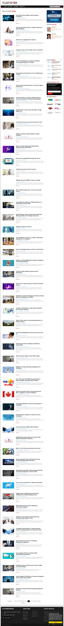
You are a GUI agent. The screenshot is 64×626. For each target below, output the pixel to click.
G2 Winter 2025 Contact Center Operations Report (56, 62)
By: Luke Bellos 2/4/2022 (20, 170)
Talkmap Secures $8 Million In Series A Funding (28, 180)
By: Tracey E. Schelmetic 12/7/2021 (22, 579)
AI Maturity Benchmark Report (57, 69)
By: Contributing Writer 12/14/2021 (22, 519)
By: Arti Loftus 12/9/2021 (20, 531)
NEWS (6, 6)
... (13, 601)
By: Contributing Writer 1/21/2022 (22, 298)
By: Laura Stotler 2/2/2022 (21, 217)
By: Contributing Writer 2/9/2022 (22, 123)
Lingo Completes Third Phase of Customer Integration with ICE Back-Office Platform (30, 577)
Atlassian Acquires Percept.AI (23, 226)
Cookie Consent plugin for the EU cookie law (55, 624)
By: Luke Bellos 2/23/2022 (21, 41)
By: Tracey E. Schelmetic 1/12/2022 (22, 346)
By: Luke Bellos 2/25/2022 (21, 18)
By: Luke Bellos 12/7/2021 (21, 568)
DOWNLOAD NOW (54, 63)
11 (15, 601)
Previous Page (9, 601)
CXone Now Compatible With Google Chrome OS (28, 158)
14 (23, 601)
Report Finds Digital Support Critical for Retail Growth (29, 249)
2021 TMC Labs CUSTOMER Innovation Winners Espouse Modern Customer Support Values (28, 379)
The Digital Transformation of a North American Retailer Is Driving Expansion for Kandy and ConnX (28, 529)
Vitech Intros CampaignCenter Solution (26, 39)
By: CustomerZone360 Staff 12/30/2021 (23, 382)
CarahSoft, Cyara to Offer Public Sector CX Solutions (29, 50)
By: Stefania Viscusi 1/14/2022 (21, 335)
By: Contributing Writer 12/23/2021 (22, 449)
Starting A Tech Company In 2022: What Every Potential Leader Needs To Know (27, 517)
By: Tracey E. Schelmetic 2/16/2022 (22, 88)
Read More (17, 23)
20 (39, 601)
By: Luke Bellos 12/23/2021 (21, 428)
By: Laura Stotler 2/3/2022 (21, 205)
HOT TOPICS (10, 6)
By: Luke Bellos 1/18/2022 (21, 323)
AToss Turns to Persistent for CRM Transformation (29, 482)
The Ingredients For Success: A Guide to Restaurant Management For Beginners (29, 238)
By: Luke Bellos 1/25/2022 (21, 274)
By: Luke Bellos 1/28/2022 (21, 250)
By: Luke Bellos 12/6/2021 (21, 591)
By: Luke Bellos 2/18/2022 (21, 51)
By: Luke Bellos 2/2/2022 (20, 228)
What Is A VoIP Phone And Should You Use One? (28, 448)
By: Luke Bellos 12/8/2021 (21, 543)
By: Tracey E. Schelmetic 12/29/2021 (22, 394)
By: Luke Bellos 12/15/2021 (21, 508)
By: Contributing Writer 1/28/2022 (22, 240)
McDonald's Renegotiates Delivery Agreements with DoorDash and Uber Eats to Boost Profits (29, 471)
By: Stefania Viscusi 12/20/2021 (21, 462)
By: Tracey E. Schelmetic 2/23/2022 (22, 30)
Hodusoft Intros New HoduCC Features (26, 169)
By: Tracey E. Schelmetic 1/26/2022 (22, 263)
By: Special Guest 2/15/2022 (21, 100)
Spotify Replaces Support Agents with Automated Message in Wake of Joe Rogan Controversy (29, 215)
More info (50, 620)
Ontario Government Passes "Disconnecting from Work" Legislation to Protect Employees (28, 392)
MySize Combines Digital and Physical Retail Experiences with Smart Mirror (27, 146)
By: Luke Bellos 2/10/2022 (21, 112)
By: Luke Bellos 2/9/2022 (20, 149)
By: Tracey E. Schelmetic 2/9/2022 (22, 136)
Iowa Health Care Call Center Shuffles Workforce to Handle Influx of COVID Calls (29, 203)
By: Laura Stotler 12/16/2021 (21, 473)
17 (31, 601)
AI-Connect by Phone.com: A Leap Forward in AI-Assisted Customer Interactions (57, 37)
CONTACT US (22, 6)
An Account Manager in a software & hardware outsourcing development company (28, 61)
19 (36, 601)
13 (20, 601)
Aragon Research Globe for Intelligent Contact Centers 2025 (56, 77)
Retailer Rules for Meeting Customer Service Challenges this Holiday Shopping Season (27, 494)
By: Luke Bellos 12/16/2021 (21, 484)
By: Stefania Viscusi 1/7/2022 (21, 357)
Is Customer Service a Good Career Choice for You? (29, 122)
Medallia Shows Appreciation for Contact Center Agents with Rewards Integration (28, 438)
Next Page (23, 603)
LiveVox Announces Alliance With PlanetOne (27, 427)
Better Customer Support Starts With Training (27, 356)
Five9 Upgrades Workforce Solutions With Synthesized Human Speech (26, 553)
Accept (55, 622)
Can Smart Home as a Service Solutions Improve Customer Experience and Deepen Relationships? (28, 98)
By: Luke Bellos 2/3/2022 (20, 192)
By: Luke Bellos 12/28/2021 (21, 417)
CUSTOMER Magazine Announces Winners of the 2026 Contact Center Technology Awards (53, 612)
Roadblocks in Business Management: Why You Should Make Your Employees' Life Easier (30, 296)
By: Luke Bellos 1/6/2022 (20, 369)
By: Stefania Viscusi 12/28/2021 (21, 406)
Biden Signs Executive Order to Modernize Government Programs (27, 506)
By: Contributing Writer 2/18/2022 (22, 63)
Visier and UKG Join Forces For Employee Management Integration (26, 541)
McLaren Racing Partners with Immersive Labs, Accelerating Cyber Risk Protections (28, 460)
